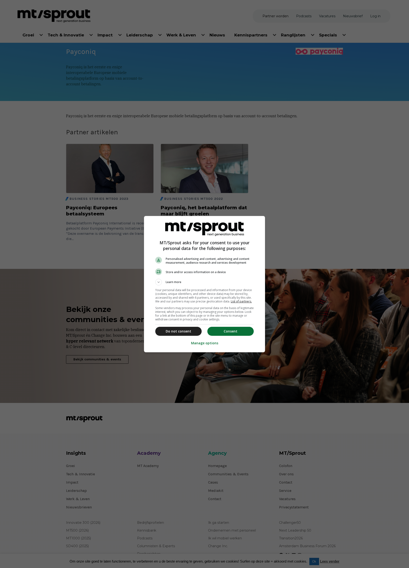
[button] (204, 282)
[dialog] (204, 284)
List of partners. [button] (241, 301)
